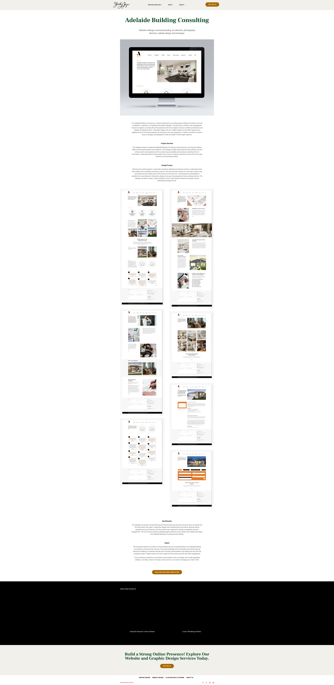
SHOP (170, 5)
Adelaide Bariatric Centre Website (142, 631)
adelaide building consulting (167, 572)
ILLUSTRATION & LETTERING (175, 677)
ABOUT (181, 5)
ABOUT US (189, 677)
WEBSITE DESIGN (157, 677)
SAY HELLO (212, 4)
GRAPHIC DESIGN (144, 677)
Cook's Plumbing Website (191, 631)
